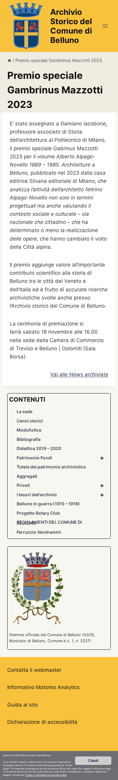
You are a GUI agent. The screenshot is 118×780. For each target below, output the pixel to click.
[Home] (9, 60)
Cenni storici (30, 420)
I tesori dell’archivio (60, 494)
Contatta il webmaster (34, 670)
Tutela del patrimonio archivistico (51, 466)
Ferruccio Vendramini (39, 532)
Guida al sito (22, 705)
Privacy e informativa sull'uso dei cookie (46, 775)
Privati (60, 485)
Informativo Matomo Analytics (43, 687)
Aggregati (27, 476)
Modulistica (29, 429)
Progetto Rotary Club (38, 513)
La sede (24, 411)
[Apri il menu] (105, 26)
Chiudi (93, 760)
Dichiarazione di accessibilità (42, 722)
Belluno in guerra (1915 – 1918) (48, 503)
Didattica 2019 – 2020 (39, 448)
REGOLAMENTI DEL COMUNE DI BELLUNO (49, 522)
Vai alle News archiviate (79, 374)
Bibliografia (29, 439)
